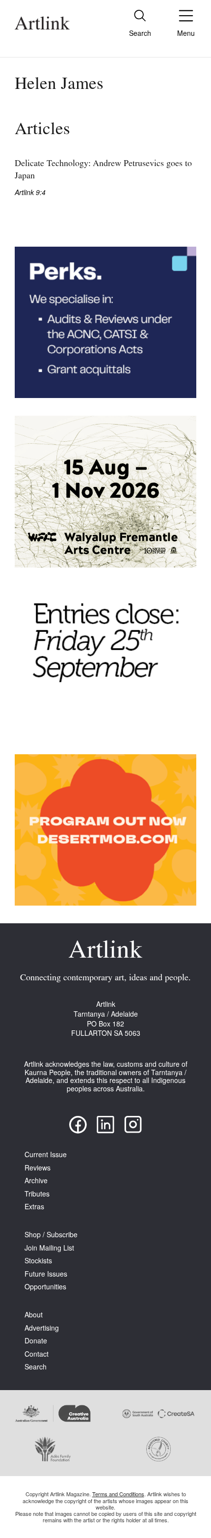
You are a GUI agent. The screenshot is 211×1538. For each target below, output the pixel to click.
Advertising (42, 1328)
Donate (36, 1340)
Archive (36, 1180)
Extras (34, 1206)
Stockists (38, 1260)
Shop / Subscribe (51, 1234)
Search (36, 1366)
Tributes (37, 1193)
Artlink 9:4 (30, 192)
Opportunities (45, 1286)
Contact (37, 1354)
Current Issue (46, 1154)
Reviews (38, 1167)
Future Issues (46, 1274)
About (34, 1314)
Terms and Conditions (118, 1494)
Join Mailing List (49, 1248)
